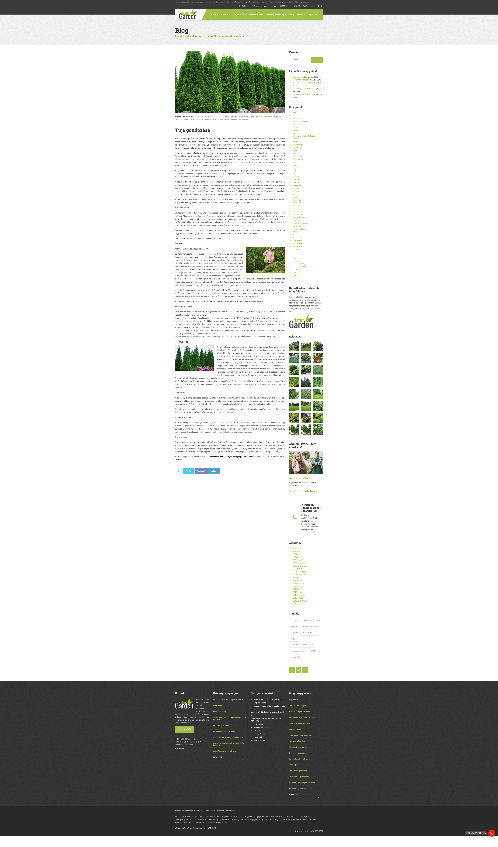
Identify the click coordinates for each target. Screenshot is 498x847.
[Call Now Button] (491, 833)
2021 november (299, 575)
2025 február (298, 549)
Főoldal (214, 14)
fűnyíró (296, 182)
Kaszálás (257, 730)
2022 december (299, 563)
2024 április (297, 554)
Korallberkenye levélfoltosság (305, 88)
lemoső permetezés (310, 626)
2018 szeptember (300, 601)
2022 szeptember (300, 566)
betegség (188, 119)
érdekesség (297, 156)
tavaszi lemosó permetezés (302, 645)
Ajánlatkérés (184, 729)
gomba (296, 188)
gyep (295, 197)
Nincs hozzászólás (206, 116)
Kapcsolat (312, 14)
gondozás (197, 119)
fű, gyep (296, 177)
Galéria (301, 14)
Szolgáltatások (238, 14)
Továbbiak (217, 757)
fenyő (295, 165)
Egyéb (295, 150)
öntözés (259, 116)
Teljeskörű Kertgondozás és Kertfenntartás (269, 699)
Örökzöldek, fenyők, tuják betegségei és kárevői (231, 456)
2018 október (298, 598)
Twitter (188, 471)
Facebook (201, 471)
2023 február (298, 560)
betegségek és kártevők (235, 116)
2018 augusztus (299, 604)
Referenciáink (256, 14)
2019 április (297, 580)
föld (294, 171)
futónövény (297, 185)
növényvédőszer (299, 229)
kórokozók (297, 211)
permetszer (298, 246)
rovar (295, 252)
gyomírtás (297, 200)
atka (294, 115)
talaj (265, 116)
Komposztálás (259, 737)
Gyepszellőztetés (260, 703)
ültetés (245, 119)
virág (295, 278)
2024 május (297, 551)
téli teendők (297, 270)
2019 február (298, 586)
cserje (295, 130)
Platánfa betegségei (301, 80)
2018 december (299, 592)
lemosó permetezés (301, 217)
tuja (176, 119)
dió (294, 133)
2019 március (298, 583)
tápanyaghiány (299, 264)
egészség (297, 148)
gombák (296, 191)
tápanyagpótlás (275, 116)
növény (296, 220)
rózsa (295, 255)
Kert (253, 116)
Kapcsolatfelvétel (298, 478)
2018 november (299, 595)
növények (297, 226)
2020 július (297, 578)
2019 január (298, 589)
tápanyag (297, 261)
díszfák (296, 142)
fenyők (296, 168)
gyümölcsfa (298, 203)
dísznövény (297, 145)
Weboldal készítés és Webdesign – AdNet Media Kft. (196, 828)
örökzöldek (297, 238)
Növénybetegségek (277, 14)
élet (294, 153)
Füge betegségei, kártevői (303, 94)
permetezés (232, 119)
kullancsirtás (298, 214)
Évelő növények (299, 159)
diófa (295, 139)
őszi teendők (298, 240)
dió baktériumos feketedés (304, 136)
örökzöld (222, 119)
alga (294, 113)
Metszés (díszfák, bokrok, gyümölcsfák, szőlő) (267, 712)
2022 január (298, 569)
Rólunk (224, 14)
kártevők (296, 206)
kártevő (205, 119)
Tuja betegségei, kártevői (303, 83)
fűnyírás (296, 179)
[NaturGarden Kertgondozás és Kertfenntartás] (186, 14)
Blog (292, 14)
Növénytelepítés (259, 734)
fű (294, 174)
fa (294, 162)
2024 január (298, 557)
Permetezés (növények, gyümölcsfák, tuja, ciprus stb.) (266, 719)
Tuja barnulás (298, 77)
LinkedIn (214, 471)
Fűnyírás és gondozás (261, 727)
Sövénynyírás (258, 724)
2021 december (299, 572)
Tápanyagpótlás (259, 740)
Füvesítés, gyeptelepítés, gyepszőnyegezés (269, 706)
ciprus (295, 127)
